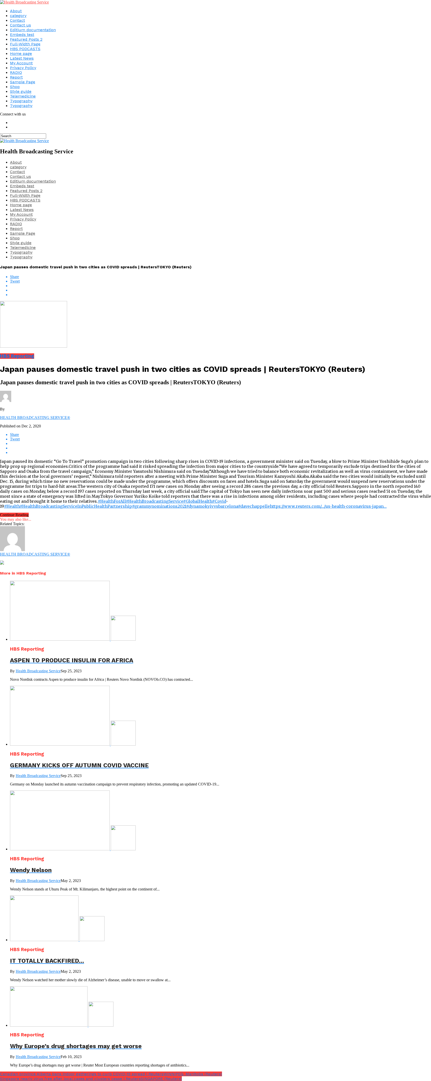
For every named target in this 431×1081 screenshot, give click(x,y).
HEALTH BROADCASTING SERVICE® (35, 417)
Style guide (20, 91)
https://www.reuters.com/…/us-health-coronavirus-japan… (328, 506)
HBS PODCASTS (25, 48)
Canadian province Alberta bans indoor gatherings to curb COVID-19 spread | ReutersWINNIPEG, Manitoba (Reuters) (111, 1074)
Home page (21, 53)
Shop (15, 86)
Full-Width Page (25, 44)
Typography (21, 100)
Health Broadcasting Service (38, 671)
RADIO (16, 72)
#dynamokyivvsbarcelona (212, 506)
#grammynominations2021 (159, 506)
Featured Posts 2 (26, 39)
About (16, 10)
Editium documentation (33, 29)
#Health (12, 506)
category (18, 15)
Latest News (22, 58)
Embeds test (22, 34)
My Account (21, 63)
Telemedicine (23, 96)
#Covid (219, 501)
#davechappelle (254, 506)
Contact (17, 20)
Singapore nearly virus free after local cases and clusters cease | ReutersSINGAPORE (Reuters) (91, 1078)
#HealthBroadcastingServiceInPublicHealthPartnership (76, 506)
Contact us (20, 25)
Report (16, 77)
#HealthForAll (112, 501)
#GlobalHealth (197, 501)
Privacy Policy (23, 67)
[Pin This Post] (220, 290)
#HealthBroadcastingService (154, 501)
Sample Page (22, 82)
